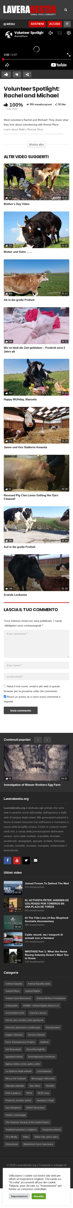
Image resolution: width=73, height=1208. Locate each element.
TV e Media (11, 1137)
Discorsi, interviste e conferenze (23, 1027)
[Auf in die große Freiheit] (36, 524)
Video (26, 1137)
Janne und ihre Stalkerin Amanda (25, 447)
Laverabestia (44, 1071)
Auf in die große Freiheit (19, 546)
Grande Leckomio (15, 594)
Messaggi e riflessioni (43, 1078)
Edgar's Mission (14, 1035)
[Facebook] (7, 860)
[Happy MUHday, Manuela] (36, 377)
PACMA (50, 1086)
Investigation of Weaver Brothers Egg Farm (32, 784)
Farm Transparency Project (20, 1042)
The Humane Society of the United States (27, 1122)
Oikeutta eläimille (15, 1086)
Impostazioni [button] (19, 1196)
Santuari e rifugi (45, 1100)
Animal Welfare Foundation (50, 998)
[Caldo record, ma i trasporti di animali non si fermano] (13, 939)
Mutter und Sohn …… (18, 251)
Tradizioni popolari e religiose (21, 1129)
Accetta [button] (39, 1196)
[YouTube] (17, 860)
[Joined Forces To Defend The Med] (13, 888)
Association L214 (15, 1013)
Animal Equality (14, 983)
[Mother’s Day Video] (36, 181)
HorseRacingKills (35, 1049)
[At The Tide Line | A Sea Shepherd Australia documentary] (13, 922)
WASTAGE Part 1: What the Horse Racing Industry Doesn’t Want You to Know (47, 954)
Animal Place (13, 991)
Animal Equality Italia (39, 983)
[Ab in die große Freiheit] (36, 277)
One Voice (35, 1086)
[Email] (35, 860)
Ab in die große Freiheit (19, 299)
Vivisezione (12, 1144)
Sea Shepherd (13, 1107)
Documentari (53, 1027)
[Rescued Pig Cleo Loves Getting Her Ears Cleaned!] (36, 473)
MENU (11, 24)
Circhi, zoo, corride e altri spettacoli (24, 1020)
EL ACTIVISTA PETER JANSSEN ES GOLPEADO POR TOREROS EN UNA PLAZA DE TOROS (47, 903)
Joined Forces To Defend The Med (47, 883)
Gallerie (44, 1042)
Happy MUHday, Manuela (20, 399)
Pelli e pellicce (13, 1093)
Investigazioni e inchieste (41, 1056)
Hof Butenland (13, 1049)
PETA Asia (43, 1093)
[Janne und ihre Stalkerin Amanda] (36, 425)
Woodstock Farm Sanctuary (38, 1144)
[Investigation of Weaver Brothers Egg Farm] (36, 763)
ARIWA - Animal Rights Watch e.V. (41, 1005)
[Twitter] (26, 860)
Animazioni (11, 1005)
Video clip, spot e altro (46, 1137)
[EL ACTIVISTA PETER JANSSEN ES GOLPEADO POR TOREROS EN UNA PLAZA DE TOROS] (13, 905)
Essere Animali (36, 1035)
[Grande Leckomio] (36, 572)
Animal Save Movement (18, 998)
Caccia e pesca (38, 1013)
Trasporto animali (51, 1129)
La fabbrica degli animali (18, 1071)
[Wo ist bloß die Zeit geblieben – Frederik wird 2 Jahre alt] (36, 325)
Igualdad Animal (14, 1056)
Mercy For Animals (16, 1078)
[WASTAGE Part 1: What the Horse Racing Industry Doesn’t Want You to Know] (13, 956)
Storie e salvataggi (15, 1115)
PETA (29, 1093)
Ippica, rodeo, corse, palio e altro (23, 1064)
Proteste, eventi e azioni (18, 1100)
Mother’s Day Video (16, 204)
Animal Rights (32, 991)
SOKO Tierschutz (35, 1107)
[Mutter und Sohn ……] (36, 229)
